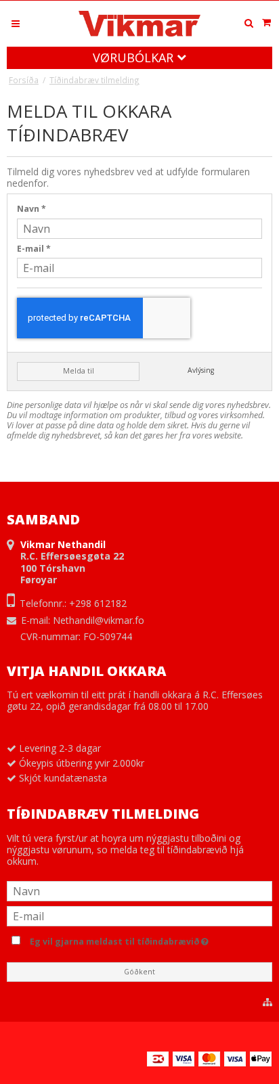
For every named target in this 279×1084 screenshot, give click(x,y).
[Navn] (139, 890)
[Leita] (248, 23)
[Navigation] (15, 23)
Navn (31, 209)
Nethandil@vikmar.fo (98, 620)
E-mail (34, 249)
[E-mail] (139, 915)
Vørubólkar (135, 57)
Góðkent (139, 971)
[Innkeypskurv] (266, 22)
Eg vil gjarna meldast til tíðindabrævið (148, 939)
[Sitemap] (267, 1002)
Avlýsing (201, 370)
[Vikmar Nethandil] (139, 24)
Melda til (78, 371)
